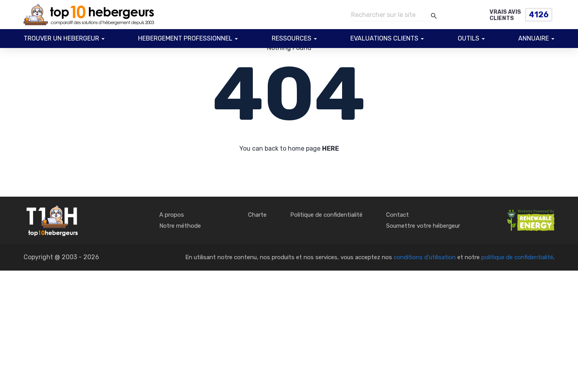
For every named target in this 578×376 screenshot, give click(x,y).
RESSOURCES (291, 38)
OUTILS (468, 38)
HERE (330, 148)
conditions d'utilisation (425, 257)
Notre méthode (180, 225)
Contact (397, 214)
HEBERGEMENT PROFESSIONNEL (185, 38)
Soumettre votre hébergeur (423, 225)
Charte (257, 214)
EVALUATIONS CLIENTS (384, 38)
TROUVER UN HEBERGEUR (61, 38)
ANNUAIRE (533, 38)
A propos (171, 214)
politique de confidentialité (517, 257)
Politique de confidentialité (326, 214)
